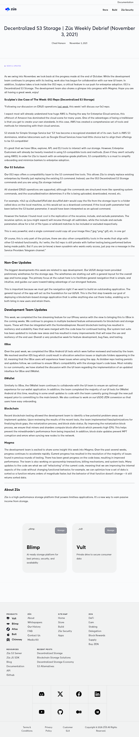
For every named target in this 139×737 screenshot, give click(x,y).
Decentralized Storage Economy (55, 662)
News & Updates (14, 66)
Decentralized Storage (50, 653)
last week (63, 107)
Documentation (125, 2)
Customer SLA (68, 729)
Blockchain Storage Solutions (54, 658)
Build (114, 10)
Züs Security (127, 10)
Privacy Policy (48, 729)
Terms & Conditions (26, 729)
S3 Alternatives (45, 666)
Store (105, 10)
